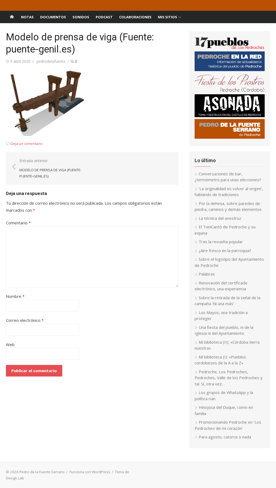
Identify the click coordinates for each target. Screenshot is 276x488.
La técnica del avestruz (220, 218)
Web (10, 344)
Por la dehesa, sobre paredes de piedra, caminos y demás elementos (228, 206)
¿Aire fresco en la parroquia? (225, 250)
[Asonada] (230, 115)
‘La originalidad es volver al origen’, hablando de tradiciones (229, 191)
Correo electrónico (25, 320)
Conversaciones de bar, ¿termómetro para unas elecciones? (228, 177)
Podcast (104, 17)
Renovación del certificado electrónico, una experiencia (221, 286)
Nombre (15, 296)
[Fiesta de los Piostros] (230, 90)
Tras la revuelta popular (221, 241)
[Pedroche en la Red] (230, 69)
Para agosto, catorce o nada (225, 437)
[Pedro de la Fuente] (230, 137)
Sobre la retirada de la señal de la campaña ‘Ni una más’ (227, 300)
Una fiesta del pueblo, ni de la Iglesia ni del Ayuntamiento (224, 330)
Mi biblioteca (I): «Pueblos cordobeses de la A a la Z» (220, 360)
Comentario (18, 222)
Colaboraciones (135, 17)
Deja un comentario (27, 143)
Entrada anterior (50, 168)
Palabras (207, 274)
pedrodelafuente (51, 61)
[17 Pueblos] (230, 48)
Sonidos (81, 17)
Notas (27, 17)
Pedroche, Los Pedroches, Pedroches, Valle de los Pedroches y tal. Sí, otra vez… (229, 377)
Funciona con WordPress (90, 471)
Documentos (53, 17)
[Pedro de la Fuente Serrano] (12, 17)
